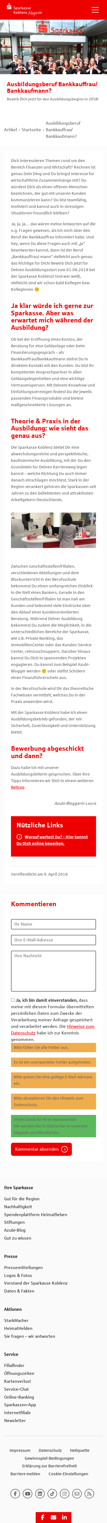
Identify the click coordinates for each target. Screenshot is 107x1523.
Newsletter (15, 1420)
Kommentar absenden (37, 1149)
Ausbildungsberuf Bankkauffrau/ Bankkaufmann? (63, 130)
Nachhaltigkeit (18, 1206)
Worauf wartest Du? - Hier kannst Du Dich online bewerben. (52, 840)
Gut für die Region (22, 1198)
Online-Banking (19, 1397)
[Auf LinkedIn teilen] (64, 1517)
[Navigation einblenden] (95, 10)
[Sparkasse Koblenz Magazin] (24, 10)
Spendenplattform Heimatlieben (35, 1214)
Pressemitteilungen (23, 1267)
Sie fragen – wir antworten (29, 1336)
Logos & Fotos (18, 1275)
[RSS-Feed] (89, 1493)
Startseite (31, 129)
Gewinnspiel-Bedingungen (49, 1458)
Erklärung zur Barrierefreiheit (49, 1466)
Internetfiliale (17, 1412)
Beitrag (17, 787)
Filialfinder (14, 1365)
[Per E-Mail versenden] (53, 1517)
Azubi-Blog (15, 1230)
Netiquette (79, 1450)
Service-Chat (16, 1389)
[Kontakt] (77, 1493)
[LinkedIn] (40, 1493)
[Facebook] (15, 1493)
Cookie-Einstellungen (68, 1474)
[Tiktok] (52, 1493)
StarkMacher (16, 1320)
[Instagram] (64, 1493)
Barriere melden (25, 1474)
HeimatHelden (18, 1328)
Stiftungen (14, 1222)
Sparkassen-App (20, 1404)
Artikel (10, 129)
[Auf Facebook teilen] (42, 1517)
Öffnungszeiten (19, 1373)
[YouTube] (27, 1493)
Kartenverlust (17, 1381)
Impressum (20, 1450)
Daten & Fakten (19, 1291)
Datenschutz (50, 1450)
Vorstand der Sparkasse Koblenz (36, 1283)
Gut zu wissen (17, 1238)
